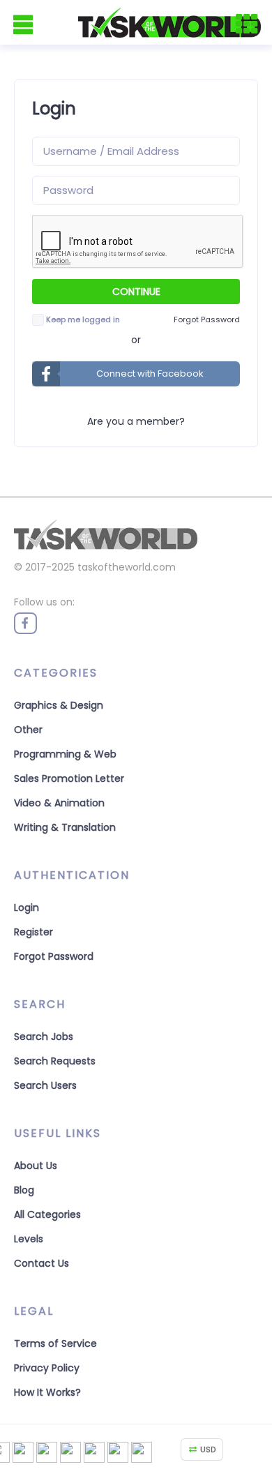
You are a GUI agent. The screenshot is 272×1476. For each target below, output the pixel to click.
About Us (35, 1166)
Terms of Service (55, 1343)
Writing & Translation (65, 827)
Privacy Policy (47, 1368)
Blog (24, 1190)
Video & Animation (59, 803)
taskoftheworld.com (126, 567)
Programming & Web (65, 754)
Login (26, 907)
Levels (28, 1239)
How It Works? (47, 1392)
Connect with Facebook (150, 373)
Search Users (45, 1085)
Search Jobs (43, 1037)
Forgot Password (53, 956)
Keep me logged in (83, 319)
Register (33, 932)
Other (28, 730)
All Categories (47, 1214)
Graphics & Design (58, 705)
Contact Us (41, 1263)
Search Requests (55, 1061)
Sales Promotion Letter (69, 778)
